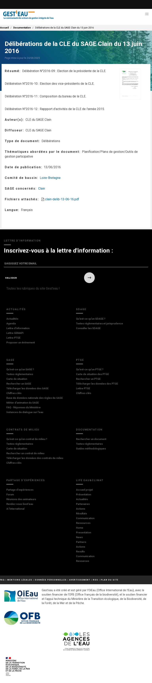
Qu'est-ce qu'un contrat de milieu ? (26, 439)
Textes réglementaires (19, 374)
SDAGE (81, 309)
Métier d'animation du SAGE (22, 402)
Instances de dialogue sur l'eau (24, 412)
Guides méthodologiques (91, 448)
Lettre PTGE (13, 337)
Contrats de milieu (22, 429)
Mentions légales (19, 580)
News (79, 537)
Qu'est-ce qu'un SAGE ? (20, 369)
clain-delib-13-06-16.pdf (62, 199)
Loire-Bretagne (50, 178)
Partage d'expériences (25, 480)
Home (79, 527)
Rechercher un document (91, 439)
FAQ (2, 580)
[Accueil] (28, 15)
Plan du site (109, 580)
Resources (82, 561)
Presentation (83, 532)
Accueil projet (84, 489)
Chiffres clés (13, 393)
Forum (10, 494)
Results (80, 551)
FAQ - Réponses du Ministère (23, 407)
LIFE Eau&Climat (90, 480)
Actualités (16, 309)
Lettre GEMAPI (15, 333)
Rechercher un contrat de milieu (25, 453)
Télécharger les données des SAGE (27, 388)
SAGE (10, 359)
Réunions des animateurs (21, 499)
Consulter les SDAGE (88, 328)
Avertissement (79, 580)
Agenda (11, 323)
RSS (95, 580)
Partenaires (83, 504)
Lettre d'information (17, 328)
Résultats (81, 513)
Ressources (83, 523)
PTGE (80, 359)
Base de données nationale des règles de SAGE (34, 397)
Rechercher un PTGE (88, 378)
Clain (41, 188)
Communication (85, 518)
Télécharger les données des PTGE (97, 383)
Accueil (4, 27)
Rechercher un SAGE (18, 383)
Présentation (83, 494)
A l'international (15, 508)
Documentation (22, 27)
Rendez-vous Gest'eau (19, 504)
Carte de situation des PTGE (92, 374)
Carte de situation (16, 378)
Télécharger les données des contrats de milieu (34, 458)
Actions (80, 508)
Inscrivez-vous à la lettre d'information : (58, 250)
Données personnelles (51, 580)
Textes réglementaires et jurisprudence (99, 323)
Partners (81, 542)
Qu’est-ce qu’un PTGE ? (89, 369)
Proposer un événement (20, 342)
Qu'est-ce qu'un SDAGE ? (90, 318)
